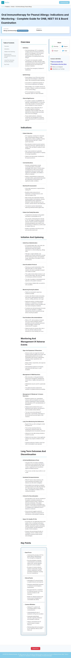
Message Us (65, 655)
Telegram (66, 46)
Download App (64, 2)
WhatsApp (56, 46)
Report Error (36, 648)
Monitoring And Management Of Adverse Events (10, 56)
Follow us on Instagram (57, 66)
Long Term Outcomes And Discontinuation (9, 61)
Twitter (65, 50)
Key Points (6, 64)
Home (2, 6)
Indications (6, 49)
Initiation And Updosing (9, 51)
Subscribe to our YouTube (58, 69)
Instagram (56, 50)
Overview (6, 46)
